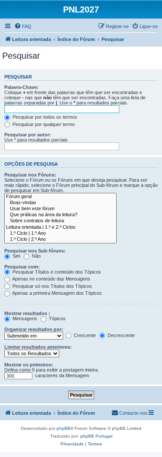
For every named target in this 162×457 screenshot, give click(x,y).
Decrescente (120, 335)
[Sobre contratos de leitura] (60, 221)
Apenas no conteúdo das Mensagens (50, 278)
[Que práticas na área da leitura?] (60, 215)
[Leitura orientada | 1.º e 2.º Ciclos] (60, 227)
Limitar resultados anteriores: (38, 347)
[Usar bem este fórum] (60, 209)
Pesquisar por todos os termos (44, 117)
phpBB (63, 428)
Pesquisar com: (22, 266)
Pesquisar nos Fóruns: (30, 174)
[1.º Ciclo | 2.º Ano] (60, 239)
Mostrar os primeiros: (28, 364)
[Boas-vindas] (60, 203)
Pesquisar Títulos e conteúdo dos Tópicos (56, 271)
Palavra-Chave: (21, 87)
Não (36, 255)
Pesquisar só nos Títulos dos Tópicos (51, 286)
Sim (15, 255)
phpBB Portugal (96, 436)
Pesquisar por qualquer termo (43, 124)
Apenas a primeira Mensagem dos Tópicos (56, 293)
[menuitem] (23, 26)
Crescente (84, 335)
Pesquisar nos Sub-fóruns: (35, 250)
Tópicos (57, 318)
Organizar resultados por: (33, 329)
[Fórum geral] (60, 197)
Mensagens (24, 318)
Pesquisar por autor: (27, 134)
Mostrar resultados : (27, 313)
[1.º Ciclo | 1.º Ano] (60, 233)
